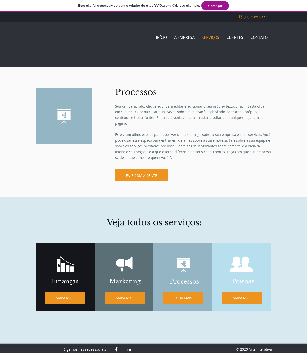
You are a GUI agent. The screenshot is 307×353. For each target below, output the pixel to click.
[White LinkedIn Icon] (129, 349)
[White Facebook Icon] (116, 349)
